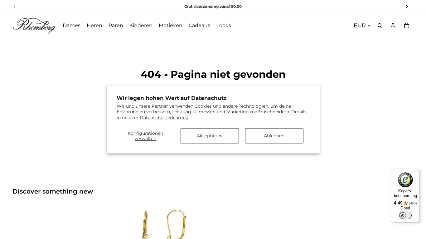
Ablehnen (274, 135)
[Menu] (416, 172)
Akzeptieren (210, 135)
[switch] (405, 215)
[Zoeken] (380, 25)
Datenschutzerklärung (164, 117)
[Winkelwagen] (407, 25)
